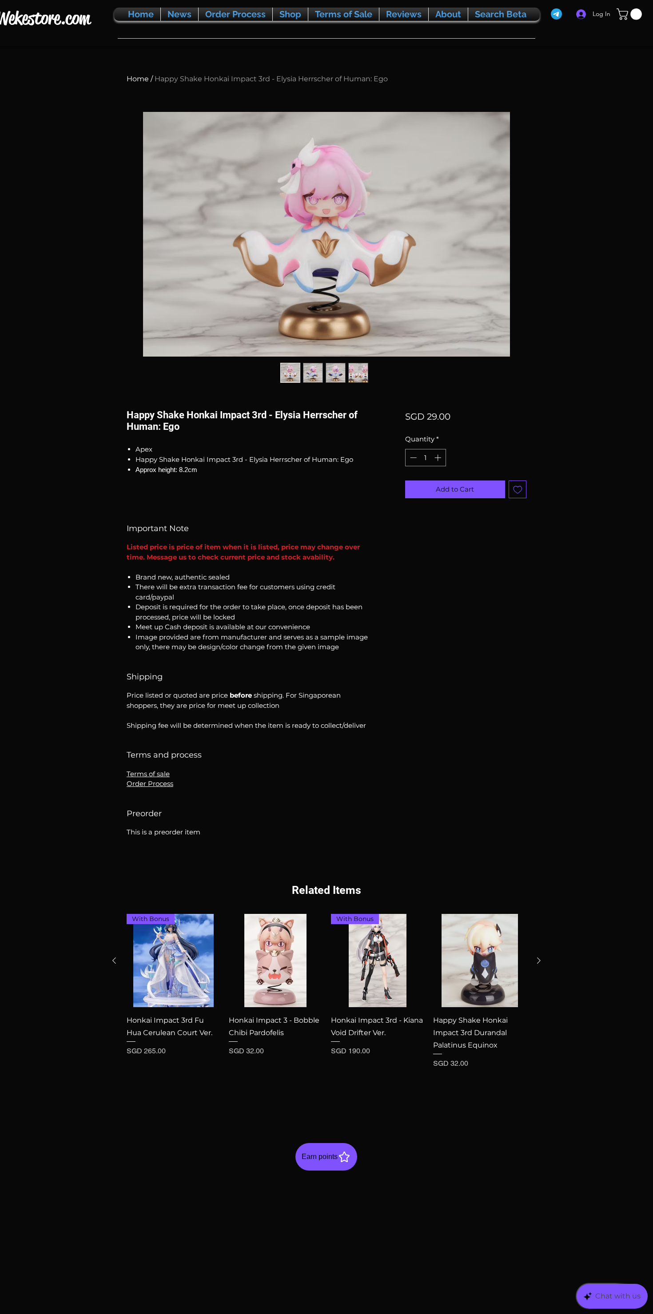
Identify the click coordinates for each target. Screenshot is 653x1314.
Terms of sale (148, 774)
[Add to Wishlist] (518, 489)
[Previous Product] (114, 960)
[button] (631, 14)
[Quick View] (275, 960)
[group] (326, 1009)
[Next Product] (539, 960)
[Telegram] (556, 14)
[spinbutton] (425, 457)
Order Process (150, 783)
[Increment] (439, 457)
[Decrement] (412, 457)
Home (138, 79)
